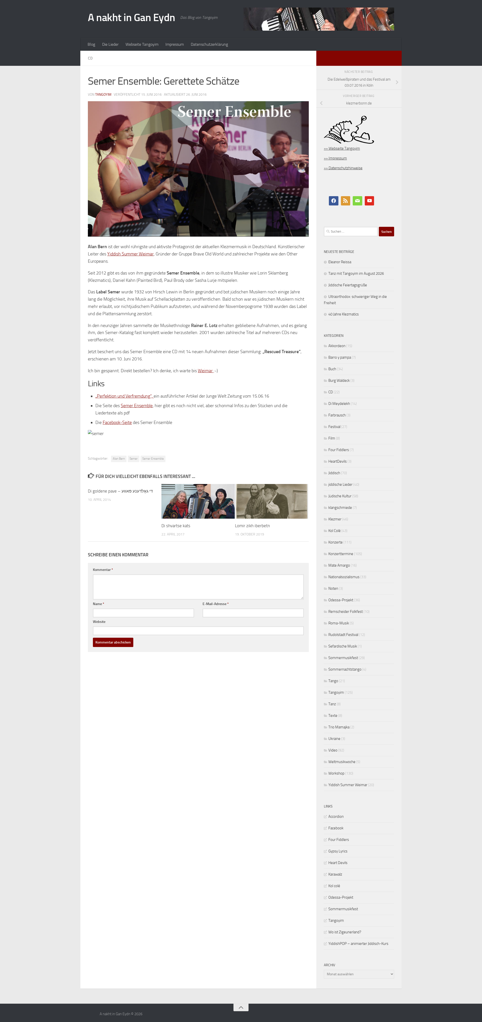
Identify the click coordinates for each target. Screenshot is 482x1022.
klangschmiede (340, 507)
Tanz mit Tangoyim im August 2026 (356, 273)
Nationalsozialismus (343, 577)
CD (90, 58)
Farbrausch (337, 415)
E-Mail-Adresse (216, 604)
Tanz (332, 704)
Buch (332, 369)
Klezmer (334, 519)
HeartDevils (337, 461)
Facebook (335, 828)
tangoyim (103, 94)
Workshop (336, 773)
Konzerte (335, 542)
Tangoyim (336, 692)
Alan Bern (119, 458)
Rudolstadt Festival (343, 634)
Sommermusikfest (343, 658)
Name (98, 604)
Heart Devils (337, 862)
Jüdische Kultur (339, 496)
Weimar (206, 370)
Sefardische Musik (342, 646)
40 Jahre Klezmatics (343, 314)
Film (331, 438)
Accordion (336, 816)
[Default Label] (346, 201)
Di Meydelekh (339, 403)
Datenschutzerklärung (209, 44)
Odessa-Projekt (340, 600)
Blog (91, 44)
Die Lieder (110, 44)
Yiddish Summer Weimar (130, 254)
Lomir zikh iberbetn (252, 525)
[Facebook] (334, 201)
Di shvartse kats (175, 525)
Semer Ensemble (137, 405)
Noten (333, 588)
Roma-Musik (338, 623)
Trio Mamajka (338, 727)
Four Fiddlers (338, 450)
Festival (334, 426)
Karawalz (335, 874)
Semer (134, 458)
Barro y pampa (339, 357)
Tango (333, 681)
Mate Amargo (339, 565)
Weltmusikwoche (341, 762)
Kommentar (103, 570)
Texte (332, 715)
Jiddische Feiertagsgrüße (347, 285)
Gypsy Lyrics (337, 851)
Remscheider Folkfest (345, 611)
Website (99, 622)
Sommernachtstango (345, 669)
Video (332, 750)
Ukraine (334, 738)
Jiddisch (334, 473)
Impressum (174, 44)
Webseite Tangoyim (142, 44)
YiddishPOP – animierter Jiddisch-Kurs (358, 943)
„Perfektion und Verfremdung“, (124, 396)
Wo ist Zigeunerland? (344, 932)
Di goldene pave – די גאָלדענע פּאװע (120, 491)
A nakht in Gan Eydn (131, 17)
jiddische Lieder (340, 484)
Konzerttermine (340, 554)
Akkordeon (336, 346)
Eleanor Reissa (339, 262)
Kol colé (334, 886)
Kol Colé (334, 530)
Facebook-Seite (117, 422)
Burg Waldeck (339, 380)
